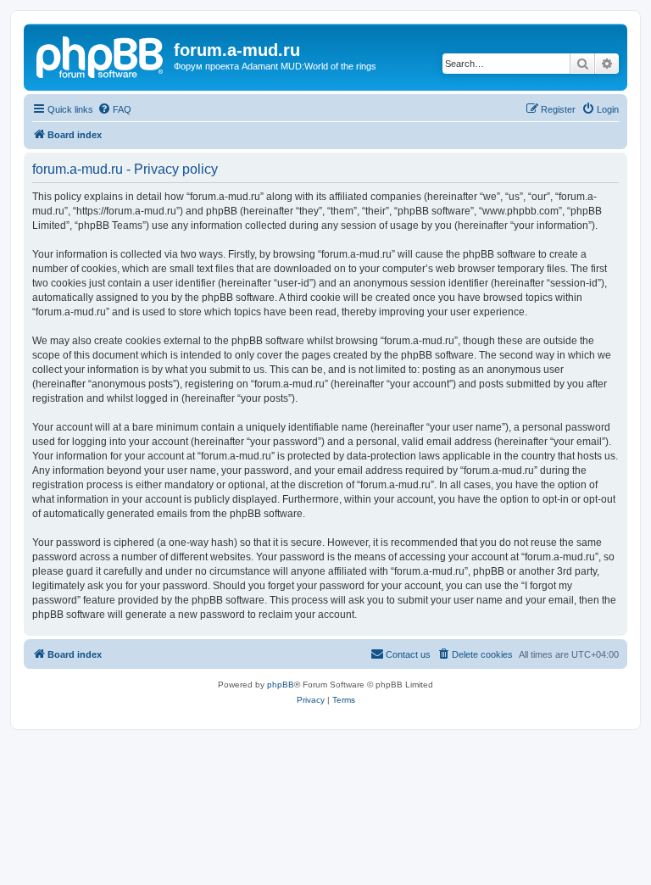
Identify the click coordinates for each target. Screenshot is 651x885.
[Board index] (101, 55)
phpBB (280, 684)
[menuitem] (114, 109)
